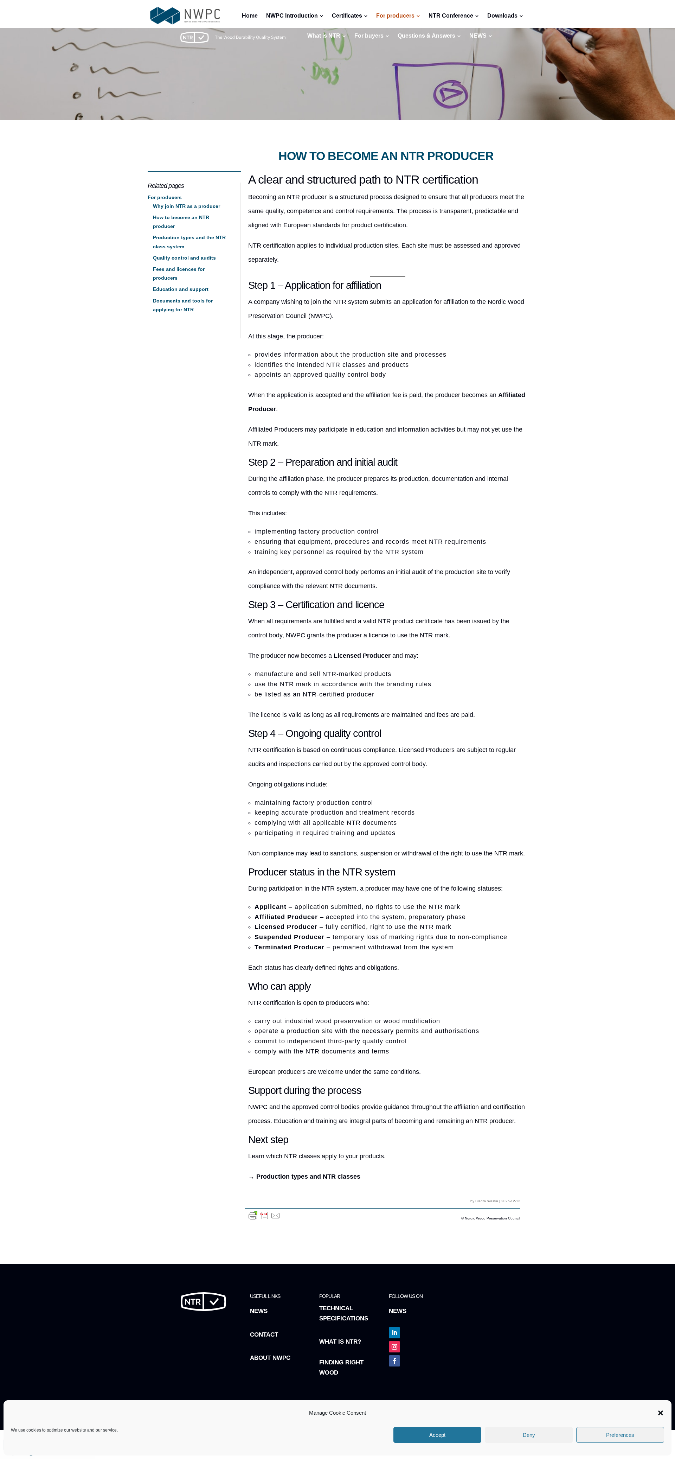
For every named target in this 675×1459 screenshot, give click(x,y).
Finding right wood (341, 1367)
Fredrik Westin (486, 1201)
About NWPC (270, 1358)
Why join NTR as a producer (186, 206)
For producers (165, 197)
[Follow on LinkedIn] (394, 1332)
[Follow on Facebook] (394, 1360)
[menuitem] (326, 36)
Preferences (620, 1435)
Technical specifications (343, 1313)
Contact (264, 1334)
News (259, 1311)
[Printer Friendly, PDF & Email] (264, 1220)
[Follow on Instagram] (394, 1346)
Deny (529, 1435)
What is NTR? (340, 1341)
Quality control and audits (184, 258)
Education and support (180, 289)
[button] (660, 1412)
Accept (437, 1435)
